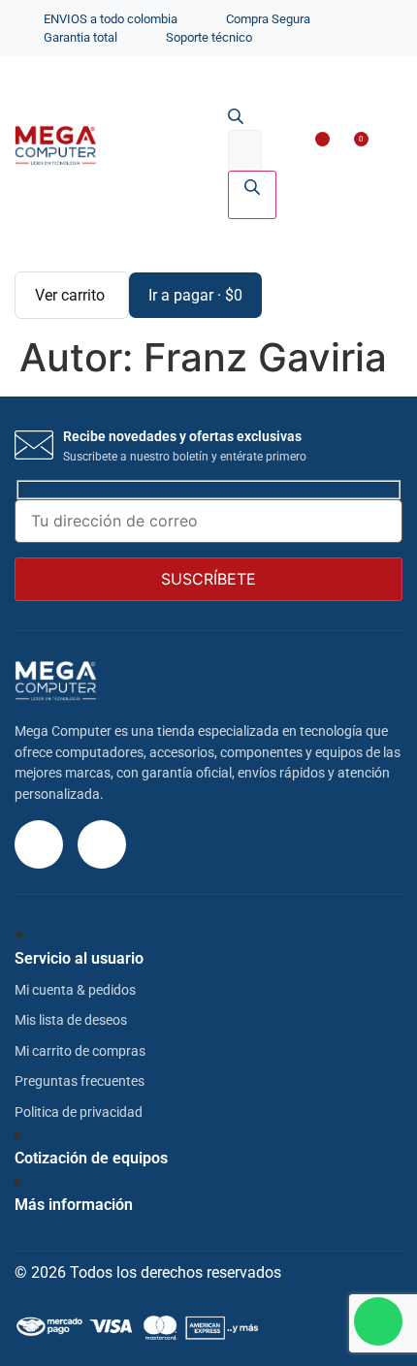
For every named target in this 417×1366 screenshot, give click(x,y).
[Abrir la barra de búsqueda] (235, 118)
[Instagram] (39, 844)
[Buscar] (252, 195)
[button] (381, 148)
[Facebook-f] (102, 844)
